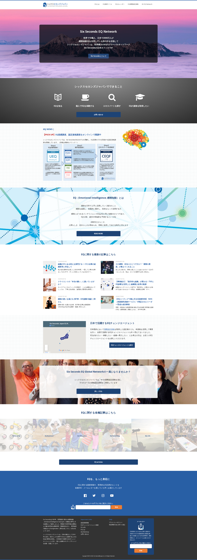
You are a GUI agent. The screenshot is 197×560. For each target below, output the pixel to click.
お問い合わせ (98, 114)
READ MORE (98, 234)
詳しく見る (98, 391)
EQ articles (98, 462)
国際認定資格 (109, 329)
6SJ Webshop (85, 532)
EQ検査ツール (107, 4)
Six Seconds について (98, 56)
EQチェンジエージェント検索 (89, 525)
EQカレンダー (120, 4)
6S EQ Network (147, 4)
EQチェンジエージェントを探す (122, 345)
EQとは (97, 4)
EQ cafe (83, 527)
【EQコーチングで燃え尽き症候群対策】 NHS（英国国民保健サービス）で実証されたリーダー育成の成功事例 (134, 302)
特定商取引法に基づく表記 (117, 525)
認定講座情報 (85, 523)
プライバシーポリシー (115, 522)
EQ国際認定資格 (133, 4)
